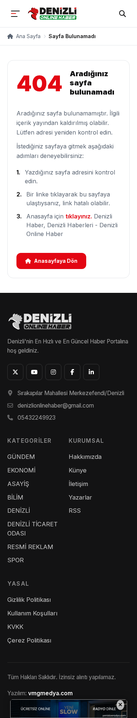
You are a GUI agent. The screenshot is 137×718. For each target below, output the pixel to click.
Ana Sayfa (28, 36)
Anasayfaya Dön (55, 261)
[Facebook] (72, 372)
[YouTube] (34, 372)
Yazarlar (80, 497)
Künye (78, 470)
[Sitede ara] (122, 13)
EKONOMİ (21, 470)
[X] (15, 372)
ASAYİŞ (18, 483)
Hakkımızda (85, 456)
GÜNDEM (21, 456)
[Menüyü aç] (15, 13)
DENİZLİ (18, 510)
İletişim (78, 483)
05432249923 (37, 417)
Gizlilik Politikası (29, 599)
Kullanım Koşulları (32, 613)
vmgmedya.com (50, 693)
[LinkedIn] (91, 372)
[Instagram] (53, 372)
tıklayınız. (78, 216)
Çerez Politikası (29, 640)
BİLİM (15, 497)
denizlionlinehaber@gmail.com (56, 405)
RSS (75, 510)
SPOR (15, 560)
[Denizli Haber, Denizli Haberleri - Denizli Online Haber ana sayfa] (53, 13)
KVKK (15, 626)
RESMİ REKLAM (30, 547)
